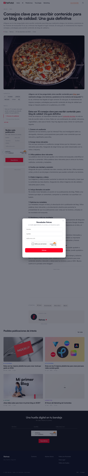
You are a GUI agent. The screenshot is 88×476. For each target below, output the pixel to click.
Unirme (44, 250)
